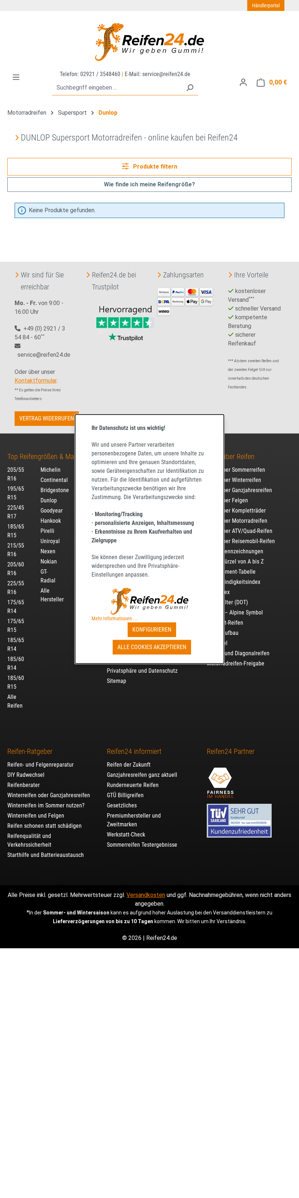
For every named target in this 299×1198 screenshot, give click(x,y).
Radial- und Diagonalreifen (238, 653)
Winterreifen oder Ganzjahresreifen (48, 795)
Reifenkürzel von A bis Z (235, 561)
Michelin (50, 469)
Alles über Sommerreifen (236, 469)
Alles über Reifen (231, 456)
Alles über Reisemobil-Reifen (241, 541)
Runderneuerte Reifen (133, 785)
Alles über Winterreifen (234, 480)
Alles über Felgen (227, 500)
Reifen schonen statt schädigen (44, 825)
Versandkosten (146, 894)
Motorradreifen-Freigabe (235, 663)
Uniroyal (50, 541)
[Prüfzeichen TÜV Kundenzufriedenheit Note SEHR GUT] (239, 817)
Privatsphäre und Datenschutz (142, 670)
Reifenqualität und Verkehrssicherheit (29, 840)
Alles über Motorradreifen (237, 520)
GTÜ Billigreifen (125, 795)
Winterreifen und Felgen (35, 815)
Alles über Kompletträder (236, 510)
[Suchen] (189, 87)
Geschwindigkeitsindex (233, 581)
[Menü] (16, 77)
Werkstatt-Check (126, 834)
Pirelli (47, 530)
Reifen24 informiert (134, 751)
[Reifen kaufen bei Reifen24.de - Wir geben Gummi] (149, 42)
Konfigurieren (151, 629)
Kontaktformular (36, 380)
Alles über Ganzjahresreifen (239, 490)
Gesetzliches (122, 805)
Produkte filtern (154, 166)
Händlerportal (266, 5)
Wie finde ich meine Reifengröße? (149, 184)
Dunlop (48, 500)
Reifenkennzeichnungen (235, 551)
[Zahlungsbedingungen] (185, 300)
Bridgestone (54, 490)
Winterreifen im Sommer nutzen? (46, 805)
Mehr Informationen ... (114, 618)
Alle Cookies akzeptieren (151, 647)
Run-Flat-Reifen (225, 622)
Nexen (47, 551)
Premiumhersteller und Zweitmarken (134, 820)
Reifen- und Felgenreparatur (40, 764)
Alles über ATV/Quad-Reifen (239, 530)
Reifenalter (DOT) (227, 602)
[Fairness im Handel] (220, 778)
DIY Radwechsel (25, 774)
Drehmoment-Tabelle (231, 571)
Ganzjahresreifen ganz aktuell (142, 774)
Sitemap (116, 680)
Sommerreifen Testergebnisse (142, 844)
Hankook (50, 520)
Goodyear (51, 510)
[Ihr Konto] (243, 82)
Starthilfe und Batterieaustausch (45, 854)
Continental (54, 480)
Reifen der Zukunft (129, 764)
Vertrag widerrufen (46, 418)
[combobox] (117, 87)
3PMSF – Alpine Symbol (235, 612)
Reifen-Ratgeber (30, 751)
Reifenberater (23, 785)
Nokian (48, 561)
